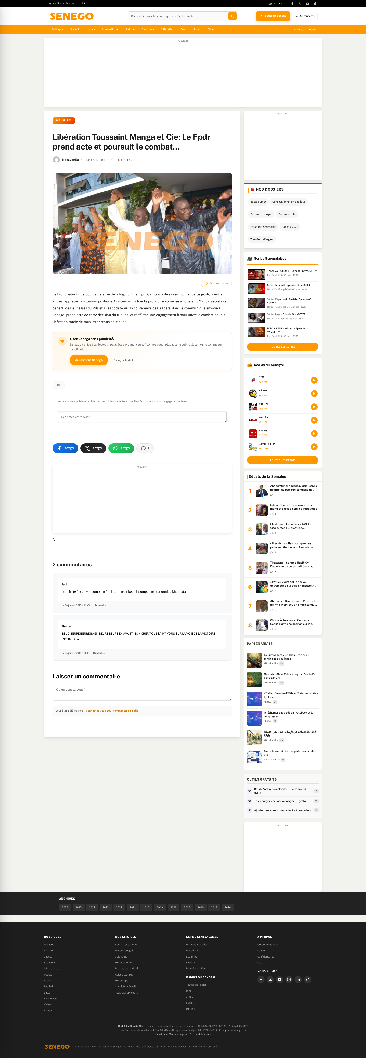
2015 (214, 907)
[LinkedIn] (298, 979)
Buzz (183, 29)
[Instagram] (289, 979)
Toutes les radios (282, 460)
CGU (259, 963)
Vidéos (212, 29)
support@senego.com (235, 1030)
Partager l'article (123, 360)
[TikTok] (315, 3)
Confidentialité (203, 1034)
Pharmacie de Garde (127, 968)
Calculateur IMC (124, 975)
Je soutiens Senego (89, 360)
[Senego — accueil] (72, 16)
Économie (147, 29)
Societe (48, 950)
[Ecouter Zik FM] (314, 393)
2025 (79, 907)
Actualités (63, 120)
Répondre (100, 605)
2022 (119, 907)
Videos (48, 1004)
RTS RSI (190, 1009)
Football (48, 986)
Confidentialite (265, 957)
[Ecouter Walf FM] (314, 420)
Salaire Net (121, 957)
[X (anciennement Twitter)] (299, 3)
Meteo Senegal (124, 950)
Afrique (130, 29)
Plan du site (161, 1034)
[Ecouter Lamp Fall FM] (314, 446)
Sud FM (190, 1003)
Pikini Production (196, 968)
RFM (188, 991)
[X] (270, 979)
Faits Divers (51, 998)
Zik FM (190, 997)
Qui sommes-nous (268, 945)
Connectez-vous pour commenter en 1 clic (112, 711)
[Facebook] (292, 3)
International (110, 29)
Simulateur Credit (125, 986)
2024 (92, 907)
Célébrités (167, 29)
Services (298, 30)
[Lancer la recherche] (232, 16)
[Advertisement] (183, 74)
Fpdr (59, 385)
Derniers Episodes (197, 945)
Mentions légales (178, 1034)
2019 (160, 907)
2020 (146, 907)
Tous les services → (127, 993)
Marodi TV (192, 950)
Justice (90, 29)
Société (74, 29)
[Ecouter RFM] (314, 380)
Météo (312, 30)
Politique (57, 29)
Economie (50, 963)
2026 (65, 907)
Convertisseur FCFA (126, 945)
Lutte (47, 993)
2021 (133, 907)
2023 (106, 907)
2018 (173, 907)
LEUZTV (190, 963)
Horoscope (121, 981)
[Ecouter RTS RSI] (314, 433)
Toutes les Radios (196, 985)
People (48, 975)
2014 (228, 907)
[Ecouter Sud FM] (314, 406)
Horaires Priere (124, 963)
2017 (187, 907)
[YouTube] (307, 3)
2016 (201, 907)
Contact (261, 950)
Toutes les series (282, 347)
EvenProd (191, 957)
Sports (197, 29)
